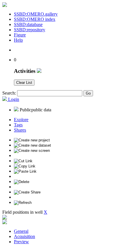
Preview (21, 241)
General (21, 231)
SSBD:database (28, 24)
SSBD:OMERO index (34, 19)
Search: (9, 93)
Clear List (24, 82)
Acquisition (24, 236)
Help (18, 40)
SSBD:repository (29, 29)
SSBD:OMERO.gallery (36, 14)
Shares (20, 130)
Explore (21, 119)
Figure (20, 34)
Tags (18, 124)
